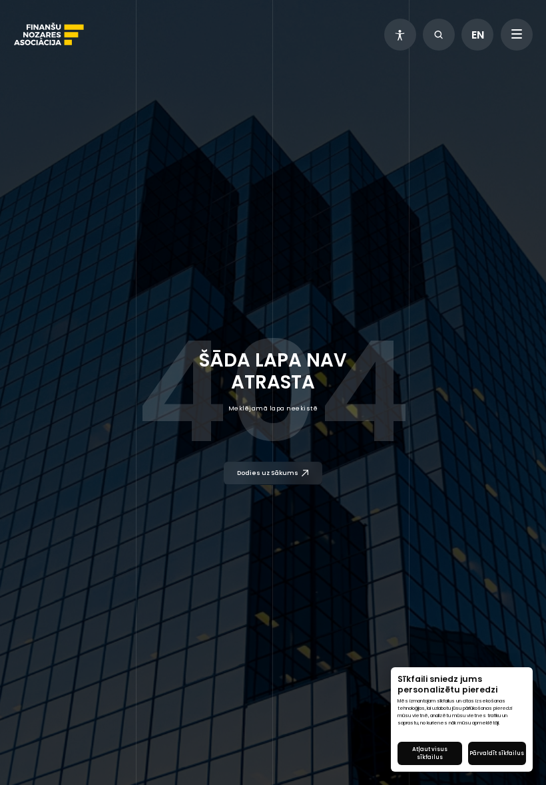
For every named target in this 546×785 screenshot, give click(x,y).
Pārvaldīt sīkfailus (496, 753)
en (477, 35)
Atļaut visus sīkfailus (429, 753)
